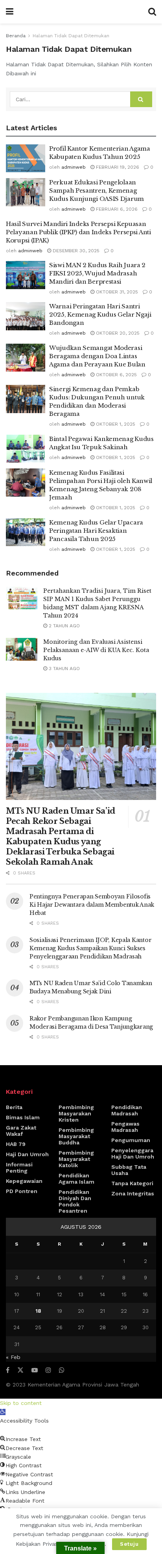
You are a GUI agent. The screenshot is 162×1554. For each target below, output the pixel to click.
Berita (14, 1107)
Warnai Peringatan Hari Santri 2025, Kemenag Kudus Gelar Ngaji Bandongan (100, 314)
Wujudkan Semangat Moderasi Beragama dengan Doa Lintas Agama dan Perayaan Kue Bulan (97, 356)
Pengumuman (130, 1140)
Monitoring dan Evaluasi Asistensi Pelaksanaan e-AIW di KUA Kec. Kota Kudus (96, 650)
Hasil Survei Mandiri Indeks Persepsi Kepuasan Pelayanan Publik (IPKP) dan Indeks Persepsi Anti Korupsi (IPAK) (78, 232)
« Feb (13, 1357)
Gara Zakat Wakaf (21, 1130)
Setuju (129, 1544)
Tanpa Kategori (132, 1183)
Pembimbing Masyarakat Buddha (76, 1136)
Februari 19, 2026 (116, 167)
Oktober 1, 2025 (114, 424)
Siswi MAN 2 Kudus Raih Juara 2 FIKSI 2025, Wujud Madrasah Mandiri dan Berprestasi (97, 273)
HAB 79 (16, 1144)
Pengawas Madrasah (125, 1126)
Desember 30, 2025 (75, 250)
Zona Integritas (132, 1193)
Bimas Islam (23, 1117)
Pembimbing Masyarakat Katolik (76, 1159)
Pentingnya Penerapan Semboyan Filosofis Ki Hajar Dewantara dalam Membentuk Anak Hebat (91, 904)
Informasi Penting (19, 1167)
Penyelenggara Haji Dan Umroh (132, 1153)
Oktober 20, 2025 (117, 333)
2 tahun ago (63, 626)
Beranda (16, 35)
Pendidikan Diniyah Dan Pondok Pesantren (75, 1201)
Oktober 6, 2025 (115, 374)
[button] (3, 1412)
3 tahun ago (63, 668)
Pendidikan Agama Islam (76, 1178)
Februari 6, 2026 (116, 209)
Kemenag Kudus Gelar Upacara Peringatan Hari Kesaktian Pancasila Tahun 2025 (96, 531)
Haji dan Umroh (27, 1154)
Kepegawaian (24, 1181)
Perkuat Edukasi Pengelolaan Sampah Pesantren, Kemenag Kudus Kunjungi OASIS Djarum (96, 190)
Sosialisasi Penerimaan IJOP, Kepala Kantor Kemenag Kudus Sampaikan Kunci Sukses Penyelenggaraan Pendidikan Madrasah (90, 948)
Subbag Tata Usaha (128, 1170)
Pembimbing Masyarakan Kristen (76, 1113)
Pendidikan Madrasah (126, 1110)
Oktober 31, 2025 (116, 292)
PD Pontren (21, 1191)
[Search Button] (141, 99)
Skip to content (21, 1403)
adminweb (73, 167)
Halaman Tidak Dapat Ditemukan (71, 35)
